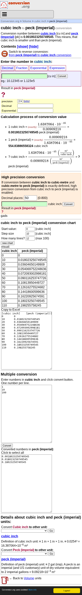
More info (32, 589)
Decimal (7, 68)
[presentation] (52, 126)
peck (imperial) (13, 559)
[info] (27, 101)
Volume (26, 21)
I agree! (66, 590)
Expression (57, 68)
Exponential (38, 68)
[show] (22, 46)
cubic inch (40, 21)
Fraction (21, 68)
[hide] (33, 46)
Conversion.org (10, 21)
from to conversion (40, 55)
